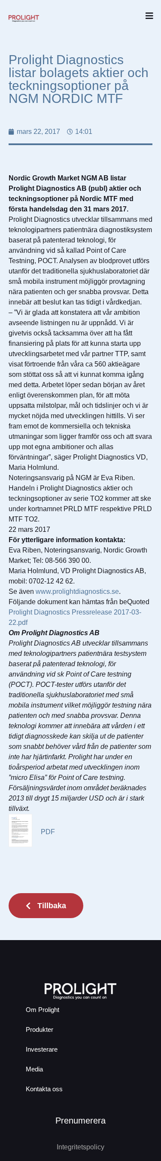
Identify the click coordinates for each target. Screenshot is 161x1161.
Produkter (39, 1029)
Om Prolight (42, 1009)
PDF (48, 831)
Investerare (42, 1049)
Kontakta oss (44, 1089)
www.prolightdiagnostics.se (77, 591)
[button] (149, 16)
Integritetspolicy (80, 1147)
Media (34, 1069)
